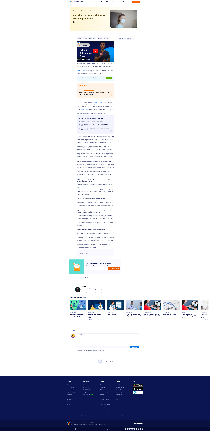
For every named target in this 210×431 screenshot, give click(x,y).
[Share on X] (120, 39)
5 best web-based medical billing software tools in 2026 (134, 315)
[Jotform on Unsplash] (142, 429)
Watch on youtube (82, 59)
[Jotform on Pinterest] (138, 429)
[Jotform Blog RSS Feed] (133, 39)
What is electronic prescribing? (112, 315)
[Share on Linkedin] (125, 39)
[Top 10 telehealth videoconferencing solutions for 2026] (190, 305)
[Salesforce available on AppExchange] (138, 392)
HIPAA (82, 1)
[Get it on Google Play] (138, 385)
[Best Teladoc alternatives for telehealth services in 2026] (152, 305)
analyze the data (85, 109)
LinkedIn (102, 292)
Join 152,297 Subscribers (114, 268)
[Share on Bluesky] (130, 39)
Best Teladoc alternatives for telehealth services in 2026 (152, 315)
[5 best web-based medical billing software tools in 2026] (134, 305)
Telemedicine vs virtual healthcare (169, 315)
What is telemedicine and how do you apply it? (77, 315)
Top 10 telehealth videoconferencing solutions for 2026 (190, 315)
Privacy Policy (94, 350)
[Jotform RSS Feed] (136, 429)
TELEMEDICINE (73, 312)
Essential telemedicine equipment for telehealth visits (95, 315)
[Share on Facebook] (123, 39)
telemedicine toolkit (89, 90)
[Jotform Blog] (134, 429)
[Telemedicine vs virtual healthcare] (171, 305)
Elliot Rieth (78, 22)
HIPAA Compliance (86, 277)
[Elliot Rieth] (74, 22)
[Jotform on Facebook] (126, 429)
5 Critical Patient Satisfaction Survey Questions (91, 43)
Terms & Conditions (71, 429)
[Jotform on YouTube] (140, 429)
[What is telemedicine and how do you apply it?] (78, 305)
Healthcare (78, 277)
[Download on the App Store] (138, 388)
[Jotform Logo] (74, 2)
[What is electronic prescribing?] (115, 305)
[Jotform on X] (128, 429)
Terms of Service (100, 350)
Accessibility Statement (93, 429)
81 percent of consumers (98, 102)
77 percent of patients (109, 147)
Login (130, 1)
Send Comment (134, 347)
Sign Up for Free (135, 1)
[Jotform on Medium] (132, 429)
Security (85, 429)
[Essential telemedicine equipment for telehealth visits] (96, 305)
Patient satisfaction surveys (82, 70)
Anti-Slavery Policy (104, 429)
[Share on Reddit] (128, 39)
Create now (109, 78)
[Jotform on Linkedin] (130, 429)
